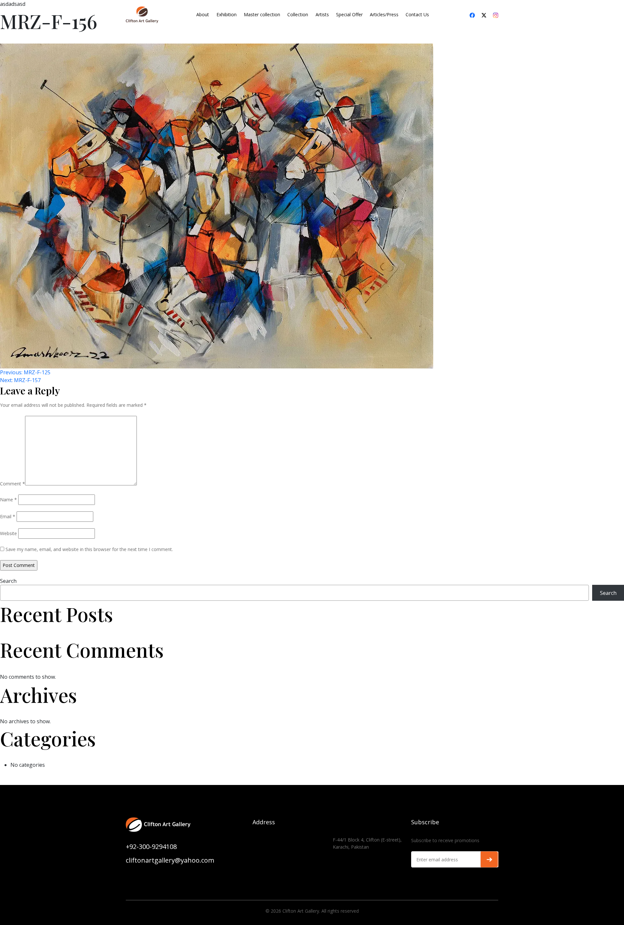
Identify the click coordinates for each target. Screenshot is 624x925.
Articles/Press (384, 14)
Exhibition (226, 14)
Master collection (262, 14)
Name (8, 499)
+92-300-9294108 (151, 846)
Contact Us (417, 14)
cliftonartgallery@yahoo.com (170, 860)
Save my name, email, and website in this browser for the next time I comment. (89, 549)
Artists (322, 14)
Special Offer (349, 14)
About (202, 14)
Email (7, 516)
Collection (297, 14)
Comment (12, 484)
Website (8, 533)
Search (8, 581)
